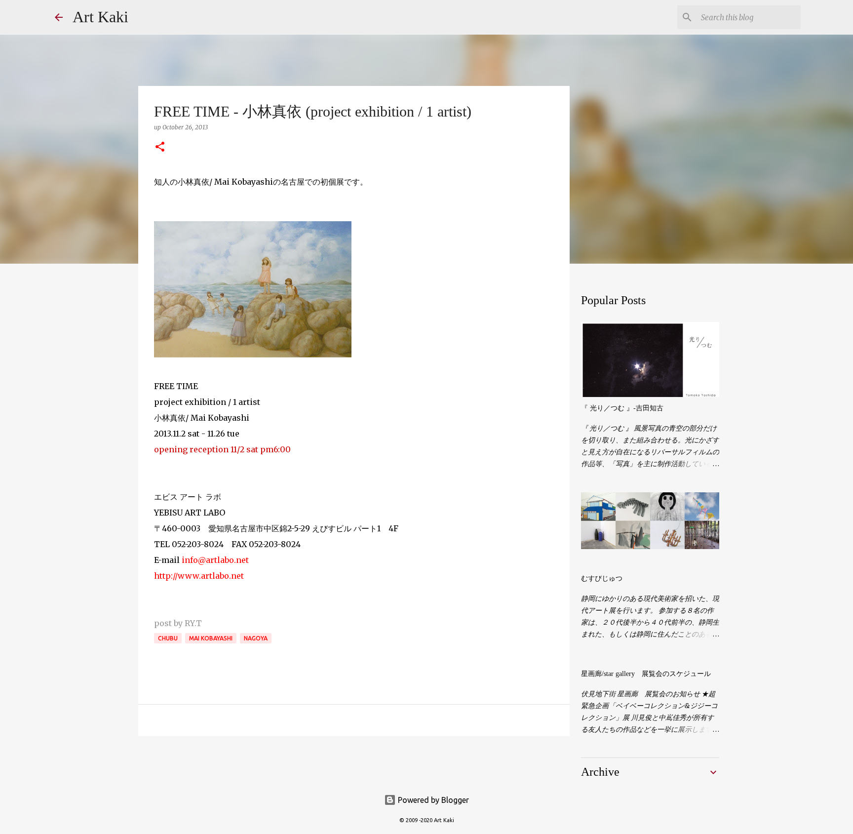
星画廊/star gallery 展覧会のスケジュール (646, 673)
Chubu (168, 638)
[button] (160, 147)
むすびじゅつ (601, 578)
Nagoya (256, 638)
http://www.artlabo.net (199, 576)
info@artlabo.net (215, 560)
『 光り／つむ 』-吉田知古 (622, 408)
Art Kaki (100, 17)
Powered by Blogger (432, 799)
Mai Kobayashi (211, 638)
